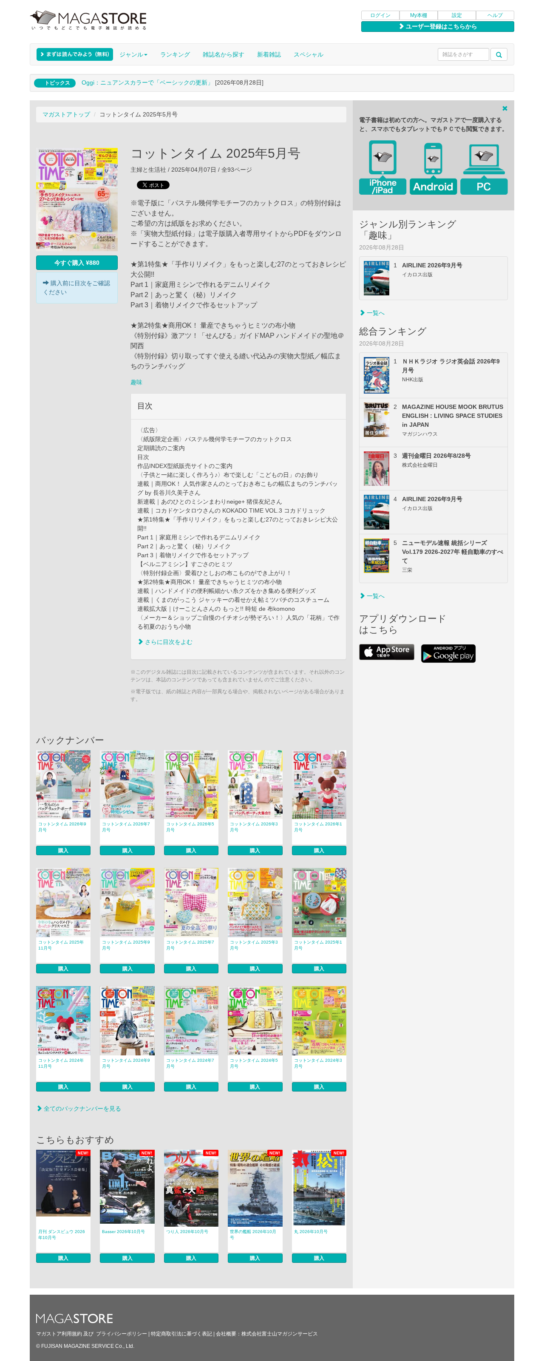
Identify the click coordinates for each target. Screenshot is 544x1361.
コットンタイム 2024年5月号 (254, 1063)
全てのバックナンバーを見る (81, 1108)
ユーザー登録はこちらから (440, 26)
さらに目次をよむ (168, 641)
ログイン (380, 15)
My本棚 (418, 15)
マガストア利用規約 (59, 1334)
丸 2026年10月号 (311, 1231)
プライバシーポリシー (121, 1334)
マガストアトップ (66, 114)
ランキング (175, 54)
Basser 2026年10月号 (123, 1231)
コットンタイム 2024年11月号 (61, 1063)
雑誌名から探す (223, 54)
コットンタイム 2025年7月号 (190, 945)
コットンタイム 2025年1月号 (318, 945)
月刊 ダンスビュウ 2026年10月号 (61, 1234)
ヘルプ (495, 15)
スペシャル (308, 54)
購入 (63, 850)
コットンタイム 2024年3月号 (318, 1063)
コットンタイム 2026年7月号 (126, 827)
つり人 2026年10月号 (187, 1231)
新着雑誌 (269, 54)
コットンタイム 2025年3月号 (254, 945)
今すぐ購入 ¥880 (76, 262)
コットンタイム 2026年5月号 (190, 827)
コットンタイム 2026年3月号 (254, 827)
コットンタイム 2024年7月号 (190, 1063)
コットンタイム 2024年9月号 (126, 1063)
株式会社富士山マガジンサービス (279, 1334)
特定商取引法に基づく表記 (181, 1334)
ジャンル (131, 54)
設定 (457, 15)
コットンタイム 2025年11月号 (61, 945)
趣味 (136, 382)
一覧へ (375, 312)
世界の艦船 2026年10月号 (253, 1234)
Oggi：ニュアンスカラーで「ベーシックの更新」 (147, 82)
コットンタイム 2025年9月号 (126, 945)
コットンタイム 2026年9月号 (62, 827)
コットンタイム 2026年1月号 (318, 827)
